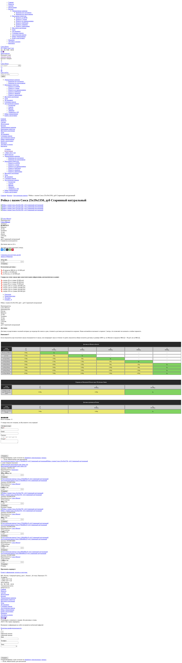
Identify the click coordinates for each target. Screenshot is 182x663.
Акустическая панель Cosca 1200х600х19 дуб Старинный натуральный (24, 539)
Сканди (10, 183)
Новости (11, 4)
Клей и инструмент (18, 38)
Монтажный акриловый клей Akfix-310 (13, 466)
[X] (7, 250)
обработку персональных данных (35, 458)
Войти (8, 149)
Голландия (11, 182)
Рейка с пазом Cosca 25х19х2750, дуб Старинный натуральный (67, 461)
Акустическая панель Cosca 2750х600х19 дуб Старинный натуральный (24, 461)
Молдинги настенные (19, 28)
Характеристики (10, 296)
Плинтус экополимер (23, 26)
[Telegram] (4, 250)
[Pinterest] (12, 250)
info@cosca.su (5, 53)
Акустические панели (19, 35)
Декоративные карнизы (19, 11)
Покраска (11, 40)
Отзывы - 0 (8, 299)
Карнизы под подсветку (23, 12)
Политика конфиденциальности (11, 628)
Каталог (11, 9)
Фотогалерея (12, 7)
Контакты (11, 43)
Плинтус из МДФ (21, 18)
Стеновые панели (18, 33)
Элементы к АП (13, 188)
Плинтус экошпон (22, 24)
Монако (10, 185)
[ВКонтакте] (2, 250)
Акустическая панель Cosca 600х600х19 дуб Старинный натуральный (23, 553)
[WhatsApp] (10, 250)
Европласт (14, 469)
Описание (8, 294)
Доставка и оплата (14, 41)
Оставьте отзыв (6, 426)
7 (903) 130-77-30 (8, 48)
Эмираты (11, 187)
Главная (10, 2)
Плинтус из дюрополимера (24, 21)
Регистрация (9, 151)
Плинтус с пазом (21, 19)
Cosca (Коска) (5, 222)
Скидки (10, 6)
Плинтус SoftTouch (22, 23)
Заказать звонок (6, 57)
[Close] (2, 632)
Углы (13, 29)
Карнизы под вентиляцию (24, 14)
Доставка (8, 298)
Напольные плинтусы (19, 16)
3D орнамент (16, 31)
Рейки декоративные (19, 36)
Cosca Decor (5, 46)
